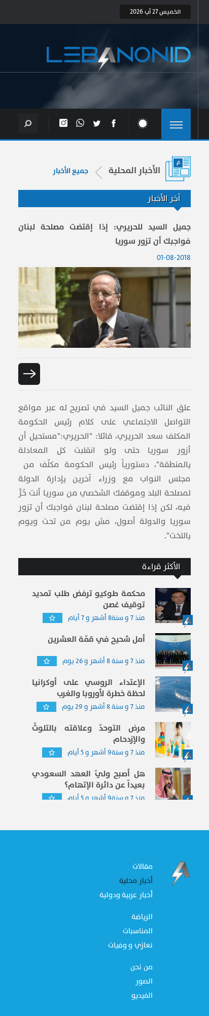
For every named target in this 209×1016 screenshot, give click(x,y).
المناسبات (138, 931)
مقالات (142, 866)
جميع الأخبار (70, 171)
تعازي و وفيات (130, 945)
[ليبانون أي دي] (119, 60)
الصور (144, 981)
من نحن (141, 967)
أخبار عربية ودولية (126, 895)
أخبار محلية (136, 881)
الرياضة (142, 917)
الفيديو (142, 995)
